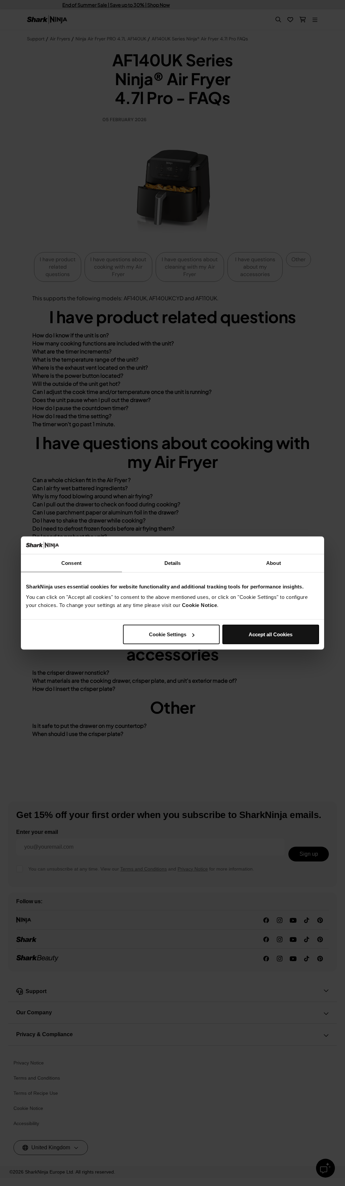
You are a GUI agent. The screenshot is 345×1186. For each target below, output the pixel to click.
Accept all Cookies (270, 634)
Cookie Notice (199, 605)
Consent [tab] (71, 563)
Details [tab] (172, 563)
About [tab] (273, 563)
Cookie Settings (167, 634)
